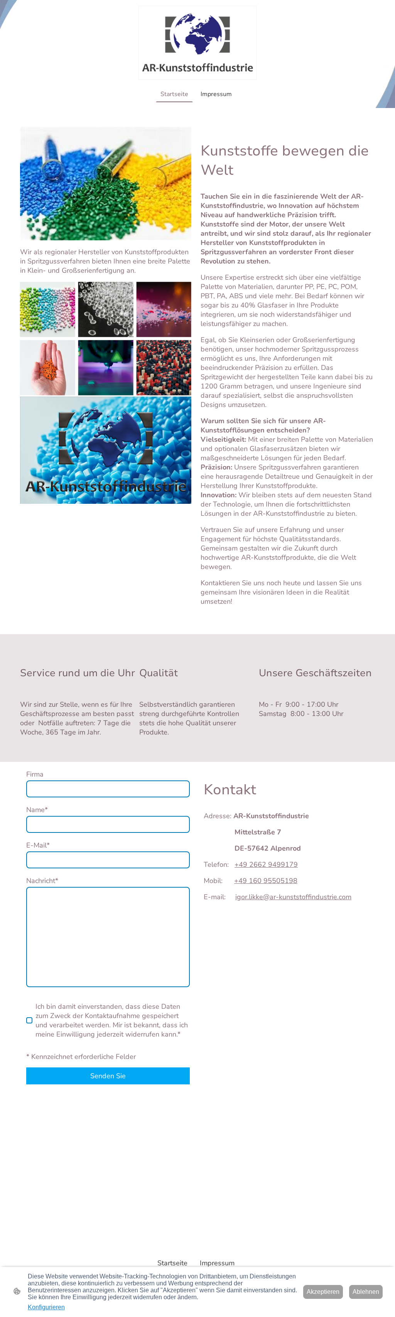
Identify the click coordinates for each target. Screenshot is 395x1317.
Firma (35, 774)
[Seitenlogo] (197, 43)
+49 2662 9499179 (266, 864)
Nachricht (42, 880)
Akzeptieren (323, 1291)
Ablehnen (366, 1291)
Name (37, 809)
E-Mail (38, 845)
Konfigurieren (46, 1307)
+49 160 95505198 (265, 880)
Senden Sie (108, 1076)
